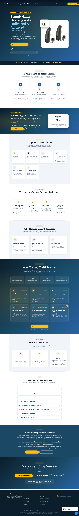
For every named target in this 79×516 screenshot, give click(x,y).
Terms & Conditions (60, 499)
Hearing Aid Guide (43, 499)
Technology (13, 4)
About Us (58, 4)
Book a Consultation (18, 48)
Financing (43, 4)
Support (64, 4)
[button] (75, 1)
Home (25, 495)
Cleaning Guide (43, 503)
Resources (50, 4)
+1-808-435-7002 (58, 475)
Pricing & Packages (44, 501)
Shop (19, 4)
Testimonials (25, 4)
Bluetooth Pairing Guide (44, 498)
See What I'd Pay (31, 129)
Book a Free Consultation (42, 475)
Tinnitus (25, 504)
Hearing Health (34, 4)
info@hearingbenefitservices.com (64, 496)
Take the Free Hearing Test (40, 326)
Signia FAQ (42, 496)
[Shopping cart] (77, 0)
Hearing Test (26, 499)
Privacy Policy (67, 499)
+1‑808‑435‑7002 (61, 495)
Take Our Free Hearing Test (20, 44)
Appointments (26, 501)
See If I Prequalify (17, 128)
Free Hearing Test (32, 452)
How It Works (5, 4)
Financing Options (43, 495)
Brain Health (26, 503)
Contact (25, 506)
